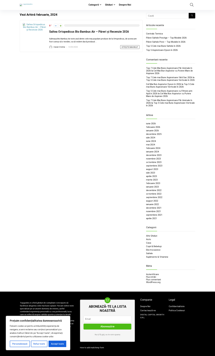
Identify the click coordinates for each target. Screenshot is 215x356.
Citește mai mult (130, 47)
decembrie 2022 (153, 190)
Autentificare (152, 274)
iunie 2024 (151, 141)
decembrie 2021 (153, 208)
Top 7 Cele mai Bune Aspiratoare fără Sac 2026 (169, 77)
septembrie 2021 (154, 215)
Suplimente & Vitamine (157, 257)
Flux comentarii (153, 279)
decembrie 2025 (153, 134)
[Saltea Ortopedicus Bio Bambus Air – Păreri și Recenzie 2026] (34, 24)
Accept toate (57, 344)
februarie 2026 (153, 127)
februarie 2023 (153, 183)
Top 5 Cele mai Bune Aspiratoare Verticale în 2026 (170, 80)
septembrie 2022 (154, 197)
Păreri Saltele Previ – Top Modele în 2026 (165, 42)
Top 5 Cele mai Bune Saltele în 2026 (163, 46)
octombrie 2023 (153, 162)
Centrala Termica (154, 33)
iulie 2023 (150, 172)
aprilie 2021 (151, 218)
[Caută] (192, 15)
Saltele (149, 253)
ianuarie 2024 (152, 151)
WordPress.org (153, 282)
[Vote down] (56, 26)
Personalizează (19, 344)
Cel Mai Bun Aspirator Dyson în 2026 (163, 84)
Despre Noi (125, 4)
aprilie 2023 (151, 176)
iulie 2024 (150, 137)
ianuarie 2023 (152, 186)
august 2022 (152, 201)
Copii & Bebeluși (154, 246)
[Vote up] (61, 26)
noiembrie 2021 (153, 211)
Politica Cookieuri (177, 310)
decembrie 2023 (153, 155)
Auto (148, 239)
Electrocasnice (153, 250)
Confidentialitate (177, 306)
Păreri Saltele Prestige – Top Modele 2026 (166, 37)
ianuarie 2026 (152, 130)
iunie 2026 (151, 123)
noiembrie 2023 (153, 158)
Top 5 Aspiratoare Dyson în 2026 (162, 50)
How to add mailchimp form (92, 347)
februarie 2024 (153, 148)
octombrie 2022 (153, 193)
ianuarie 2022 (152, 204)
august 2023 (152, 169)
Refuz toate (39, 344)
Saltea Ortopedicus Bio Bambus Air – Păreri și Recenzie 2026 (89, 31)
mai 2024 (150, 144)
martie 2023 (152, 179)
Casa (148, 243)
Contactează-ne (148, 310)
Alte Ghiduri (151, 236)
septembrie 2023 (154, 165)
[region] (38, 333)
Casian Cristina (59, 47)
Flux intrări (151, 277)
